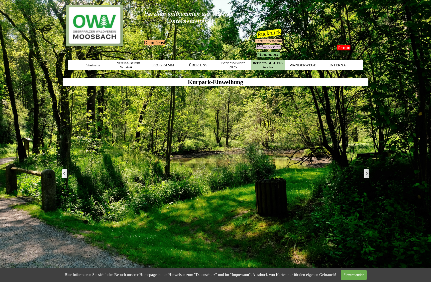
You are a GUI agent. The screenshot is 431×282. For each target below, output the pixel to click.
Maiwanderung (268, 47)
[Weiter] (366, 173)
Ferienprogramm (268, 41)
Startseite (93, 65)
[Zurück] (65, 173)
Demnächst (154, 42)
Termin (343, 47)
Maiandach (268, 54)
